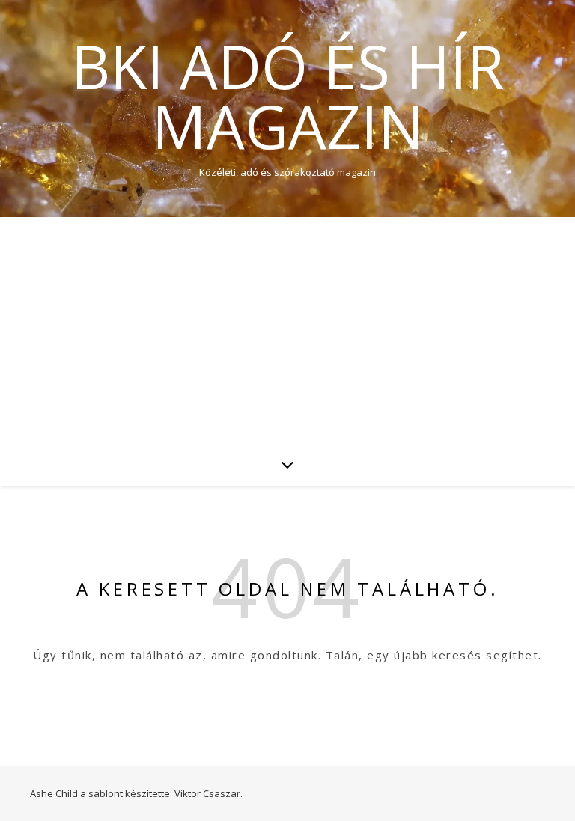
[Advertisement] (287, 329)
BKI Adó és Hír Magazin (287, 96)
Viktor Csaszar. (208, 793)
